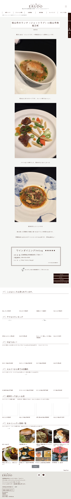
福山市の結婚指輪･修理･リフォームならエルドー (35, 8)
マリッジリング (12, 480)
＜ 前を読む (61, 274)
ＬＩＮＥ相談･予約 (69, 26)
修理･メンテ (69, 34)
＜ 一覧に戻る (61, 279)
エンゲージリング (20, 480)
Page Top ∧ (66, 470)
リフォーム (4, 483)
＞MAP (15, 486)
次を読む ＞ (61, 277)
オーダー (10, 483)
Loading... (35, 466)
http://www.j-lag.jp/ (27, 260)
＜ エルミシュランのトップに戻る (61, 282)
